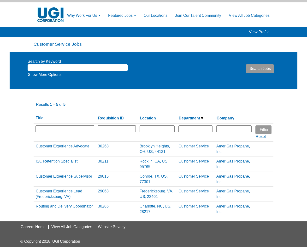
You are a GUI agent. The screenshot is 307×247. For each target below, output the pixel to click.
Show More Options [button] (44, 75)
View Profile (259, 32)
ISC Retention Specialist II (58, 161)
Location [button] (148, 118)
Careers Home (33, 227)
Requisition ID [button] (111, 118)
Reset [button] (261, 137)
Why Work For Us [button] (82, 15)
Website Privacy (111, 227)
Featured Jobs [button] (121, 15)
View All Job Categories (249, 15)
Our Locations (155, 15)
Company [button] (225, 118)
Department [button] (190, 118)
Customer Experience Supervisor (64, 176)
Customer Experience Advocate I (63, 146)
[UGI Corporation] (50, 14)
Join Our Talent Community (198, 15)
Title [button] (39, 118)
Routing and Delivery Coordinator (64, 206)
